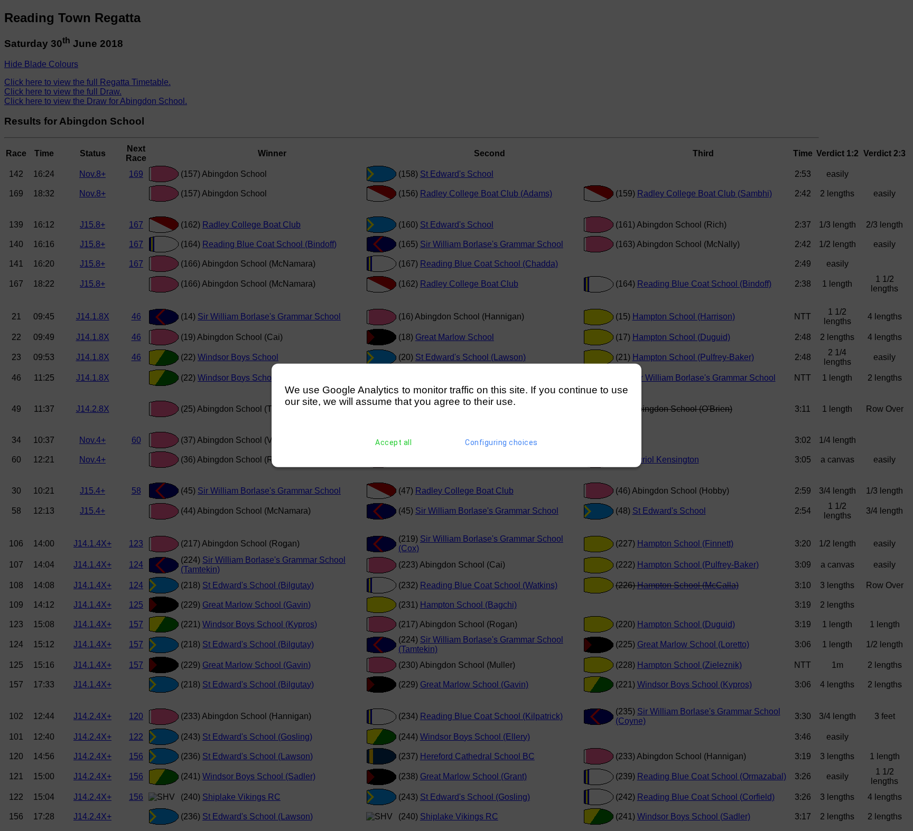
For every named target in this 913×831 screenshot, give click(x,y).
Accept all (393, 442)
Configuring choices (501, 442)
